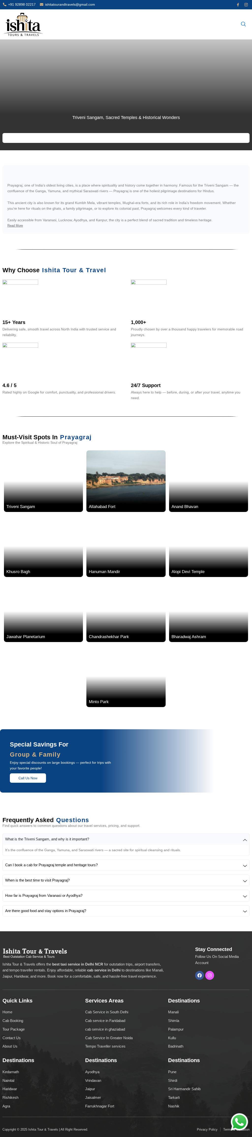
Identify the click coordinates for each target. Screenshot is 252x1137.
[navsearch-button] (243, 24)
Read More (15, 225)
